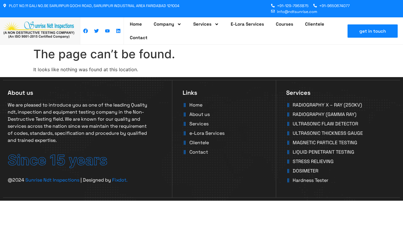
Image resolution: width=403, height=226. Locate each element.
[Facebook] (85, 31)
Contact (139, 37)
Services (202, 24)
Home (136, 24)
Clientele (314, 24)
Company (164, 24)
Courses (284, 24)
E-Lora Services (247, 24)
